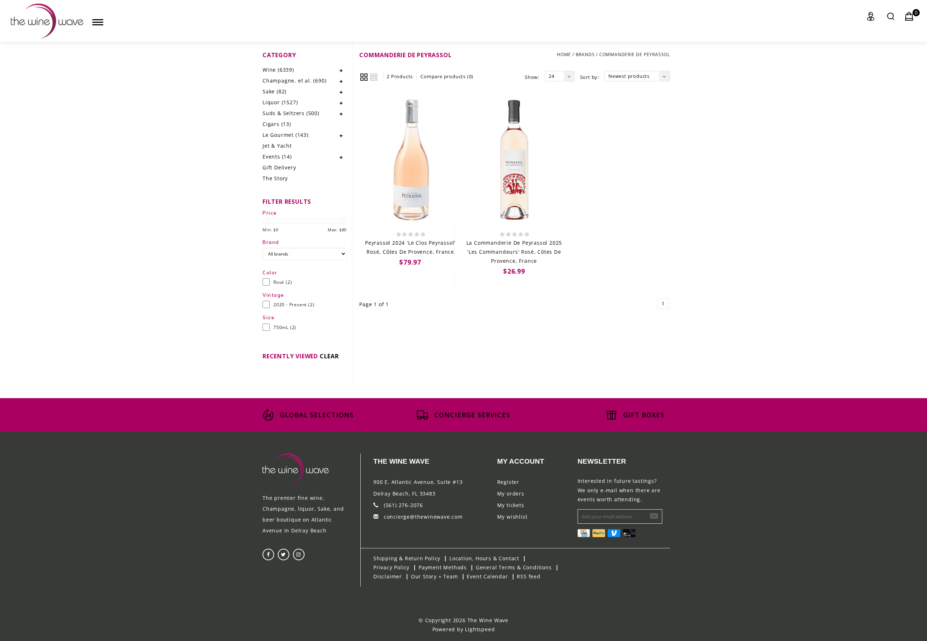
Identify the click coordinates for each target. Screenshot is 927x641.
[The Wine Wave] (47, 21)
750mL (284, 327)
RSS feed (528, 576)
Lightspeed (480, 629)
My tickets (510, 505)
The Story (275, 178)
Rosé (282, 282)
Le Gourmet (286, 134)
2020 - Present (293, 304)
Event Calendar (487, 576)
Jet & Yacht (277, 145)
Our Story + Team (434, 576)
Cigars (277, 124)
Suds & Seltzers (291, 113)
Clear (329, 356)
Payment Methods (443, 567)
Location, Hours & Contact (484, 558)
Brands (585, 54)
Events (277, 156)
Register (508, 481)
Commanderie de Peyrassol (634, 54)
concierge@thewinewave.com (423, 516)
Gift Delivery (279, 167)
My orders (510, 493)
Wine (278, 69)
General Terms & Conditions (514, 567)
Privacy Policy (391, 567)
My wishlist (512, 516)
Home (564, 54)
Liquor (280, 102)
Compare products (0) (446, 76)
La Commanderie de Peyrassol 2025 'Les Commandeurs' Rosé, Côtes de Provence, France (514, 251)
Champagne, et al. (294, 80)
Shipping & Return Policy (406, 558)
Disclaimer (387, 576)
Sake (274, 91)
